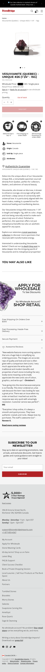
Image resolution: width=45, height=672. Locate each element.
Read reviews (6, 503)
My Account (7, 539)
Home (4, 18)
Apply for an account (18, 89)
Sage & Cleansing (9, 620)
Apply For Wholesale (11, 543)
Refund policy (14, 661)
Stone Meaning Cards (11, 548)
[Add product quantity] (4, 102)
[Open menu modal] (41, 11)
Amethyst (6, 612)
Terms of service (13, 663)
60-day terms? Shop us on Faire (15, 552)
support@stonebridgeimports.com (17, 529)
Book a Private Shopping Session (16, 569)
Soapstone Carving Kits (12, 608)
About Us (6, 580)
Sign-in (5, 89)
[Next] (41, 4)
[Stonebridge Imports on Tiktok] (10, 647)
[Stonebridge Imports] (8, 11)
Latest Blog (7, 556)
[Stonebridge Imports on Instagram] (7, 647)
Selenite (5, 604)
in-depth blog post (29, 246)
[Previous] (3, 4)
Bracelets (6, 595)
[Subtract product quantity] (11, 102)
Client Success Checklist (12, 564)
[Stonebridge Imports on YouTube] (14, 647)
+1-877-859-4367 (9, 532)
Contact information (27, 663)
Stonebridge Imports (22, 659)
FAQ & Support (8, 560)
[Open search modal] (31, 11)
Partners (6, 584)
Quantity (6, 97)
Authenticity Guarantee (17, 166)
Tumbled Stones (9, 591)
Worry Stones (8, 599)
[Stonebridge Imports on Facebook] (3, 647)
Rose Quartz (7, 616)
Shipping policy (26, 661)
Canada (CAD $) (10, 655)
